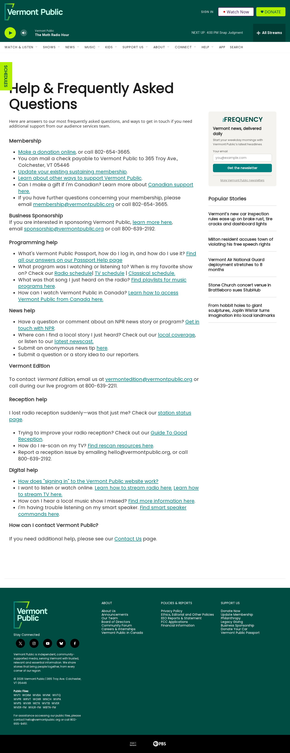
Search (236, 47)
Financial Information (178, 625)
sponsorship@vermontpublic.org (64, 228)
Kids (109, 47)
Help (205, 47)
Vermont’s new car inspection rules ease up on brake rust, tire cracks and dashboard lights (240, 218)
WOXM (26, 695)
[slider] (31, 32)
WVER (55, 703)
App (222, 47)
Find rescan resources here (120, 445)
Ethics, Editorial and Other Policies (187, 615)
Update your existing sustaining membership (72, 171)
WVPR (17, 699)
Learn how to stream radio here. (133, 487)
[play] (10, 33)
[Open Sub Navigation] (37, 47)
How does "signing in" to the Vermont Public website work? (88, 481)
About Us (109, 611)
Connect (183, 47)
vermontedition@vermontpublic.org (148, 379)
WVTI (17, 695)
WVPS (17, 703)
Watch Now (238, 12)
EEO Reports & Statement (181, 618)
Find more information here (161, 501)
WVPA (57, 699)
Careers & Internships (118, 629)
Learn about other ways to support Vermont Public (80, 178)
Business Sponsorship (237, 625)
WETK (36, 703)
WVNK (47, 695)
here (102, 348)
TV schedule (109, 273)
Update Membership (237, 615)
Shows (49, 47)
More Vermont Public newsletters (242, 180)
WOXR (37, 699)
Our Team (110, 618)
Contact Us (128, 538)
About (159, 47)
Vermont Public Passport (240, 633)
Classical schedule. (151, 273)
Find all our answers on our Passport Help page (107, 256)
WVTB (46, 703)
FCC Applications (174, 622)
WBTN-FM (49, 707)
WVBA (37, 695)
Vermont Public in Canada (122, 633)
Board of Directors (116, 622)
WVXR (27, 703)
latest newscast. (74, 341)
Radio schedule (73, 273)
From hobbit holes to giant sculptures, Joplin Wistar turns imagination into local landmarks (241, 310)
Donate (273, 12)
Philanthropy (231, 618)
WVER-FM (20, 707)
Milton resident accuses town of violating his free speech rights (240, 242)
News (70, 47)
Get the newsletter (242, 168)
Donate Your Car (234, 629)
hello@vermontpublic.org (42, 720)
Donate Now (230, 611)
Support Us (133, 47)
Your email (220, 151)
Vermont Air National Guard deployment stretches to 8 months (236, 264)
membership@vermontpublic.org (73, 204)
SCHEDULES (6, 76)
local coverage (176, 335)
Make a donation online (47, 152)
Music (90, 47)
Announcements (115, 615)
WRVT (27, 699)
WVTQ (56, 695)
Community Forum (117, 625)
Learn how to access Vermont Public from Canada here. (98, 296)
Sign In (207, 12)
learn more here (152, 222)
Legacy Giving (232, 622)
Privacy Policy (171, 611)
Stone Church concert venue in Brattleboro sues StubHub (239, 288)
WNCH (47, 699)
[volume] (24, 33)
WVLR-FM (34, 707)
